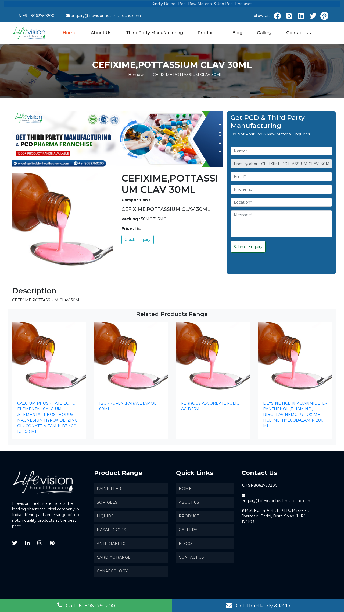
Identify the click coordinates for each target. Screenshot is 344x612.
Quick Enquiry (137, 239)
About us (189, 502)
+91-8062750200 (39, 15)
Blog (237, 32)
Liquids (105, 516)
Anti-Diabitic (111, 543)
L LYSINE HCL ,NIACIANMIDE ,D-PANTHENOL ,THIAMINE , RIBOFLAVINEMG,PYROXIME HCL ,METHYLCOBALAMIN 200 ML (295, 414)
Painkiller (109, 488)
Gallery (264, 32)
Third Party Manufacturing (154, 32)
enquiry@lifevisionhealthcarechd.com (106, 15)
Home (70, 32)
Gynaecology (112, 571)
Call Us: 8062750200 (89, 606)
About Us (101, 32)
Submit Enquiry (248, 246)
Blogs (186, 543)
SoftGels (107, 502)
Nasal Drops (111, 529)
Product (189, 516)
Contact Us (298, 32)
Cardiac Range (114, 557)
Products (208, 32)
